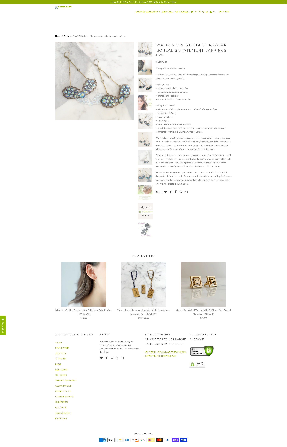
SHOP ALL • (168, 12)
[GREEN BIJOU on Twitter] (101, 358)
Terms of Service (62, 413)
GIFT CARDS (61, 375)
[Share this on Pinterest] (175, 191)
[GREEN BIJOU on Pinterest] (112, 358)
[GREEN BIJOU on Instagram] (117, 358)
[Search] (214, 12)
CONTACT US (61, 402)
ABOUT (58, 342)
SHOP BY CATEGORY (148, 11)
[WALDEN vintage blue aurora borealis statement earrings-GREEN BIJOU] (94, 81)
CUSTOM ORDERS (63, 386)
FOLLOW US (60, 407)
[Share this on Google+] (180, 191)
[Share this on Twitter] (165, 191)
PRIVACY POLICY (63, 391)
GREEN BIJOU (146, 434)
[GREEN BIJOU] (69, 7)
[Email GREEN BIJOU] (122, 358)
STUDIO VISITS (62, 348)
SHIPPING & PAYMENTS (65, 380)
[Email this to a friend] (185, 191)
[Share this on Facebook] (170, 191)
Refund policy (61, 418)
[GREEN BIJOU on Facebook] (107, 358)
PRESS (58, 364)
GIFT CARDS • (182, 12)
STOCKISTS (60, 353)
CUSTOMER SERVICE (64, 396)
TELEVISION (60, 359)
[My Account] (211, 12)
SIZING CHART (62, 369)
